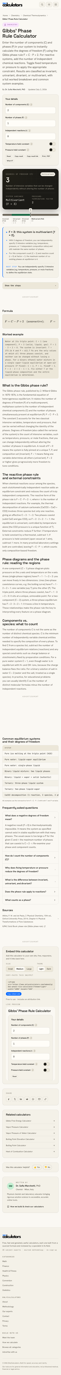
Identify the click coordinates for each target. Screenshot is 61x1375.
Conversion (7, 1280)
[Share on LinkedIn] (21, 1099)
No (47, 1167)
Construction (7, 1285)
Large (29, 969)
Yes (37, 1167)
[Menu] (56, 4)
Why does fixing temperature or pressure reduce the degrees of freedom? (26, 869)
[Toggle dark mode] (49, 4)
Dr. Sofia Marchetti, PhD (15, 89)
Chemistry (15, 15)
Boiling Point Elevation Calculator (20, 1139)
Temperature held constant (17, 144)
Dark (49, 969)
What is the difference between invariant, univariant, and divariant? (26, 881)
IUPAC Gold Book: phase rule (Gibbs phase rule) (22, 926)
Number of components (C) (17, 104)
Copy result (19, 156)
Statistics (6, 1290)
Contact (5, 1316)
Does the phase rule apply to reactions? (25, 891)
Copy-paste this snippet (19, 975)
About (5, 1302)
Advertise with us (9, 1352)
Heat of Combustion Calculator (19, 1151)
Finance (5, 1266)
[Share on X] (14, 1099)
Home (5, 15)
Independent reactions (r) (16, 130)
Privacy (5, 1321)
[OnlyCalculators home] (12, 4)
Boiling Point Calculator (16, 1145)
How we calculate (10, 1342)
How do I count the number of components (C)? (27, 857)
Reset (9, 156)
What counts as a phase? (18, 900)
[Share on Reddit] (27, 1099)
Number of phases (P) (14, 117)
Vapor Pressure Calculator (17, 1127)
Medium (19, 969)
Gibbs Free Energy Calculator (18, 1121)
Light (41, 969)
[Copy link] (45, 1099)
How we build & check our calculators (27, 1206)
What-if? (10, 161)
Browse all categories (11, 1347)
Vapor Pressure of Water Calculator (21, 1133)
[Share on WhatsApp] (33, 1099)
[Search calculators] (42, 4)
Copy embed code (13, 994)
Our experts (7, 1311)
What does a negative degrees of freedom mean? (27, 817)
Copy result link (32, 156)
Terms (5, 1326)
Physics (5, 1276)
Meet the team (8, 1337)
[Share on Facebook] (8, 1099)
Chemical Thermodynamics (34, 15)
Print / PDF (46, 156)
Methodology (8, 1306)
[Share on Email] (39, 1099)
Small (10, 969)
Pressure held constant (15, 150)
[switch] (52, 144)
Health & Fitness (9, 1271)
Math (4, 1261)
